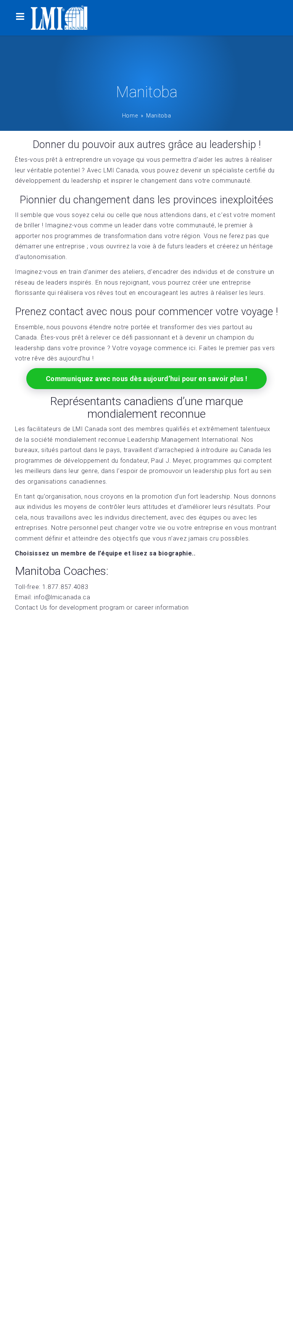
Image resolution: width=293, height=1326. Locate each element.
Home (130, 116)
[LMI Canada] (59, 17)
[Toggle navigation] (20, 17)
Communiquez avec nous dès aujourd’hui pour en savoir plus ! (146, 379)
